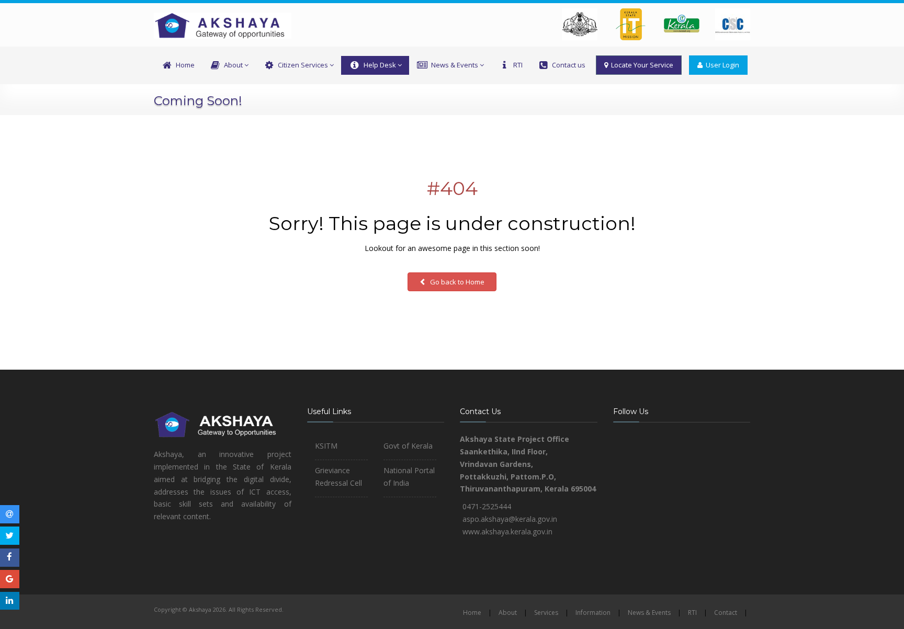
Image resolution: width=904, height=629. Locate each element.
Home (185, 65)
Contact (725, 612)
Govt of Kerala (408, 446)
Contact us (568, 65)
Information (593, 612)
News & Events (454, 65)
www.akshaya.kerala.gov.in (507, 531)
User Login (721, 65)
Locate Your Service (640, 65)
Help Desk (380, 65)
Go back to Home (456, 282)
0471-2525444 (486, 506)
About (233, 65)
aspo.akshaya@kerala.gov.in (509, 519)
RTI (518, 65)
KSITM (326, 446)
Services (546, 612)
